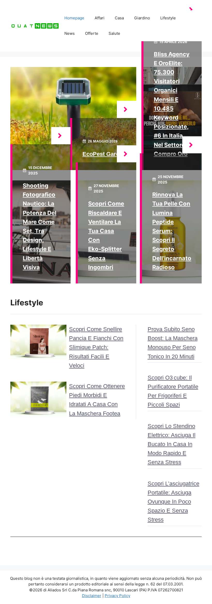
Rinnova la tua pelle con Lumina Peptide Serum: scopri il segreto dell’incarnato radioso (171, 231)
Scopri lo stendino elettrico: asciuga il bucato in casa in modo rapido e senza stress (171, 444)
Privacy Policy (117, 595)
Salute (114, 33)
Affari (99, 17)
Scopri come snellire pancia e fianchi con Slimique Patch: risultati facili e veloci (96, 347)
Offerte (91, 33)
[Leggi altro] (126, 109)
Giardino (142, 17)
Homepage (74, 17)
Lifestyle (168, 17)
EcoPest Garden (104, 154)
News (69, 33)
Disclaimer (91, 595)
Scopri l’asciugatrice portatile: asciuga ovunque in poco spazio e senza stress (173, 501)
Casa (119, 17)
